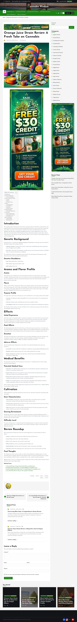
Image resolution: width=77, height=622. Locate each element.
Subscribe (68, 13)
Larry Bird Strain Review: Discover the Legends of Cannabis (19, 470)
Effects (6, 203)
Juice (42, 475)
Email (28, 562)
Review (42, 477)
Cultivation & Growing (44, 11)
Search (54, 23)
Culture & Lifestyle (21, 14)
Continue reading (12, 520)
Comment (6, 552)
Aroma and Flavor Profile (10, 198)
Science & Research (11, 14)
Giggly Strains (56, 67)
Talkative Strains (56, 94)
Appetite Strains (56, 34)
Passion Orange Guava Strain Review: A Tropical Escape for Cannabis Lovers (23, 469)
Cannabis (32, 475)
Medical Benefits (8, 209)
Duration (8, 207)
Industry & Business (57, 79)
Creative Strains (56, 49)
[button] (72, 585)
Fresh (38, 475)
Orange (46, 475)
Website (5, 568)
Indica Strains (56, 76)
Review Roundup (8, 217)
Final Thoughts (9, 218)
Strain (47, 477)
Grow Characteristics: (11, 213)
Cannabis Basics (10, 11)
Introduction (7, 194)
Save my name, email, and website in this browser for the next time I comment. (22, 574)
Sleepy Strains (56, 91)
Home (4, 17)
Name (5, 562)
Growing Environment (11, 214)
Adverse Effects (10, 208)
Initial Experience (10, 204)
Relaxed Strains (56, 82)
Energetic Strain (56, 58)
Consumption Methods (20, 11)
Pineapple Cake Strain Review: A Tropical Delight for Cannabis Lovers (21, 467)
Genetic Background (9, 195)
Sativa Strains (56, 85)
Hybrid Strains (9, 40)
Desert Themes (27, 619)
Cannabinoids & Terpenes (32, 11)
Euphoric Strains (56, 61)
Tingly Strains (18, 526)
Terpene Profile (10, 202)
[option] (11, 597)
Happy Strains (56, 70)
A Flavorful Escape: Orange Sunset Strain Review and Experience (20, 466)
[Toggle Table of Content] (15, 193)
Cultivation (7, 212)
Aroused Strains (56, 37)
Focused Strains (56, 64)
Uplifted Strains (15, 40)
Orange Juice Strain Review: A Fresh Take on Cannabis (17, 17)
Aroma (8, 199)
